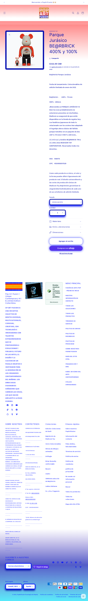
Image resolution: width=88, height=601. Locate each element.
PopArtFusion (21, 594)
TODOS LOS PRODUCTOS (70, 314)
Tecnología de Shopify (31, 594)
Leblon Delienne (51, 486)
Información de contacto (75, 597)
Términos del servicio (76, 594)
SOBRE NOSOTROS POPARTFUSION (72, 350)
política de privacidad (69, 470)
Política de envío (61, 597)
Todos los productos (73, 492)
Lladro (48, 474)
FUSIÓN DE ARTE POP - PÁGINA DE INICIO (73, 289)
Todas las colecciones (70, 498)
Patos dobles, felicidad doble (71, 445)
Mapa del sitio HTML (73, 504)
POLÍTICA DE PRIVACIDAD (70, 342)
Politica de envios (72, 456)
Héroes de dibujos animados (52, 450)
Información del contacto (71, 437)
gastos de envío (57, 67)
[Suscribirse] (28, 566)
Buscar (68, 487)
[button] (4, 13)
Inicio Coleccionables (53, 444)
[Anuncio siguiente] (83, 2)
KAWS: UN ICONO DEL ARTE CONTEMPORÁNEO (73, 374)
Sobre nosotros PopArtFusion (71, 430)
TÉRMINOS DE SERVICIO (71, 322)
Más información (54, 302)
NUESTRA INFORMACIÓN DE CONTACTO (72, 298)
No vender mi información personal (70, 479)
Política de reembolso (46, 594)
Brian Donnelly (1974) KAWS (51, 462)
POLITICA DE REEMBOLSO (70, 335)
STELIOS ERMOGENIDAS (71, 383)
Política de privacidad (61, 594)
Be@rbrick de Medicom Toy (50, 437)
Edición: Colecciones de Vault (53, 430)
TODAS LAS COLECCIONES (71, 307)
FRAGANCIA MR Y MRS (71, 365)
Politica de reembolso (69, 462)
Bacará (48, 469)
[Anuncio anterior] (4, 2)
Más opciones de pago (66, 253)
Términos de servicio (73, 451)
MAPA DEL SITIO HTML (71, 357)
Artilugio (49, 456)
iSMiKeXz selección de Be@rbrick (52, 480)
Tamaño (51, 197)
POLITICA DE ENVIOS (73, 329)
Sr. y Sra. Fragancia (52, 491)
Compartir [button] (55, 58)
